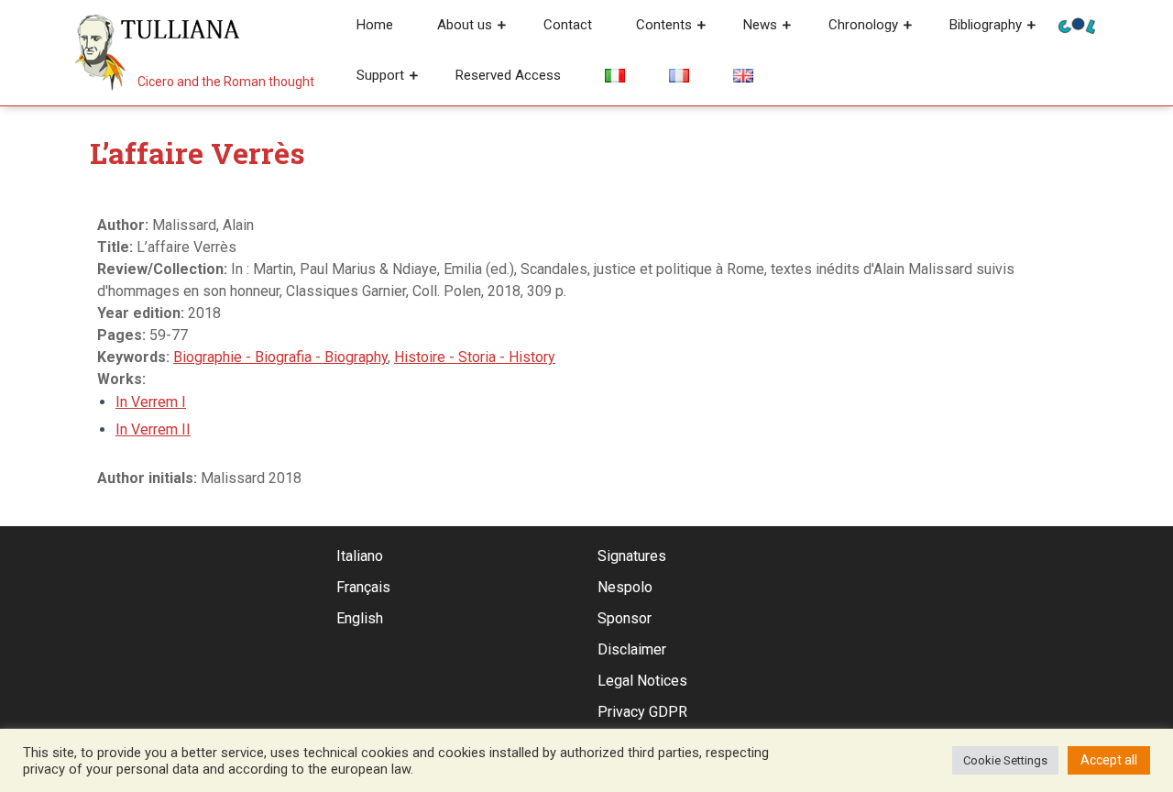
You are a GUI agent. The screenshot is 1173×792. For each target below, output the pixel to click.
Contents (664, 24)
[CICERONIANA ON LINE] (1076, 24)
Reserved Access (508, 75)
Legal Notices (642, 680)
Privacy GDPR (642, 711)
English (359, 618)
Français (363, 587)
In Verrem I (150, 402)
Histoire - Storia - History (474, 357)
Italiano (359, 556)
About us (464, 24)
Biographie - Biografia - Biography (280, 357)
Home (374, 24)
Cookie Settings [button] (1005, 760)
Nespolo (624, 587)
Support (380, 75)
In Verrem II (153, 429)
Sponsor (624, 618)
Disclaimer (631, 649)
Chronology (863, 24)
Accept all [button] (1108, 760)
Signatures (631, 556)
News (760, 24)
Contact (567, 24)
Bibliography (985, 24)
